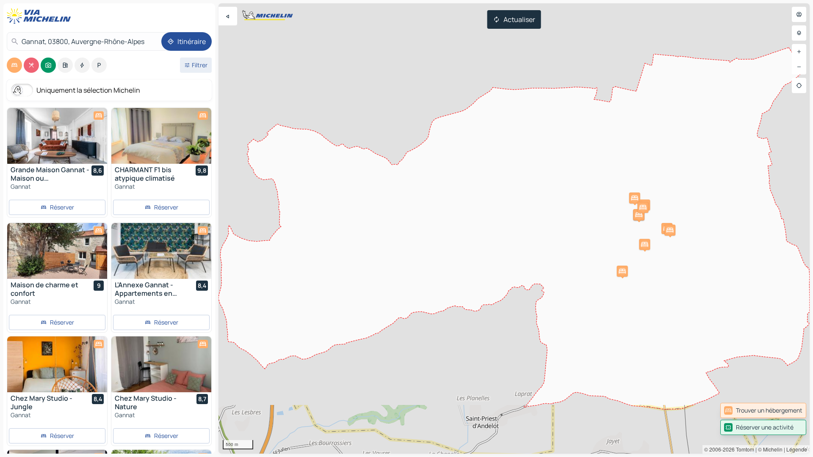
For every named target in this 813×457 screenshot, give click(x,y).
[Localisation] (799, 85)
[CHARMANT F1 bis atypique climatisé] (161, 136)
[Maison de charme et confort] (57, 251)
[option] (14, 65)
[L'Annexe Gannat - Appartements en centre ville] (161, 251)
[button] (669, 230)
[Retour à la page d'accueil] (41, 16)
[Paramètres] (799, 33)
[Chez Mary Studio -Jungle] (57, 364)
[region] (514, 228)
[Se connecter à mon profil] (799, 14)
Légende (796, 449)
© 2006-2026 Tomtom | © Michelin (743, 449)
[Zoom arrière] (799, 66)
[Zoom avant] (799, 51)
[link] (763, 410)
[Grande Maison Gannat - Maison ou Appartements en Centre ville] (57, 136)
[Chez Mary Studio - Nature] (161, 364)
